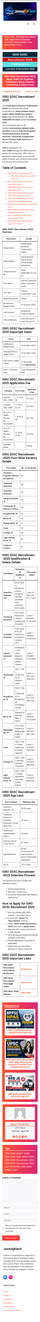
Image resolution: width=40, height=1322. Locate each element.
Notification (26, 969)
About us (7, 1295)
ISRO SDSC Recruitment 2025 (20, 173)
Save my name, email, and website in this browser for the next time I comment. (20, 1228)
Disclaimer (7, 1303)
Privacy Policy (9, 1306)
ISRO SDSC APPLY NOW (22, 1156)
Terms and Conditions (12, 1310)
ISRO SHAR (26, 993)
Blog (13, 37)
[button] (28, 24)
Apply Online (26, 982)
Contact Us (8, 1299)
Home (6, 37)
